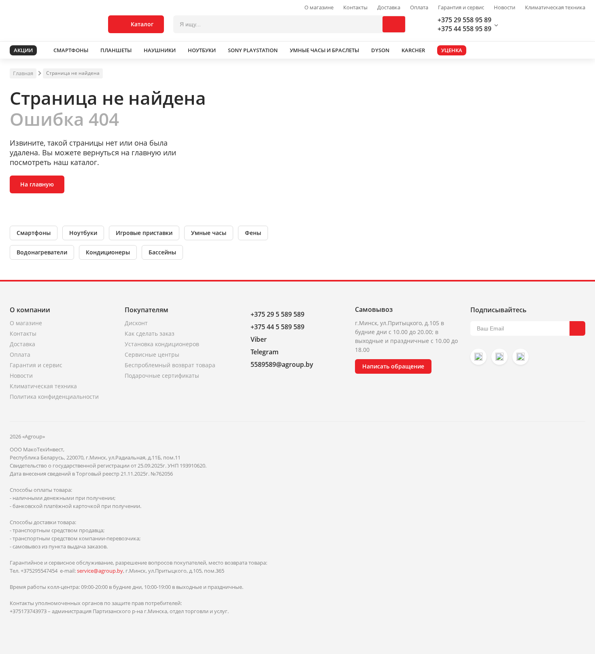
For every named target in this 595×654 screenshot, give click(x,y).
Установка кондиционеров (162, 344)
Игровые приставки (144, 233)
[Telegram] (520, 357)
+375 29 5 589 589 (277, 314)
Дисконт (136, 323)
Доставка (388, 7)
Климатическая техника (555, 7)
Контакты (355, 7)
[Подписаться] (577, 328)
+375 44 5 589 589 (277, 326)
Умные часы (208, 233)
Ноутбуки (83, 233)
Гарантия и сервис (461, 7)
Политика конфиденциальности (54, 396)
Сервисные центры (152, 354)
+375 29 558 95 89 (464, 19)
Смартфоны (34, 233)
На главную (37, 184)
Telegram (264, 351)
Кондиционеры (108, 252)
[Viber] (499, 357)
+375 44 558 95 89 (464, 28)
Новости (504, 7)
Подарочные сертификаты (162, 375)
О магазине (319, 7)
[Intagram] (478, 357)
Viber (259, 339)
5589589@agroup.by (282, 364)
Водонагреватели (42, 252)
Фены (253, 233)
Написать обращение (393, 366)
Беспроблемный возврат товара (170, 365)
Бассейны (162, 252)
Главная (23, 73)
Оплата (419, 7)
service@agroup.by (100, 570)
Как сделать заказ (149, 333)
